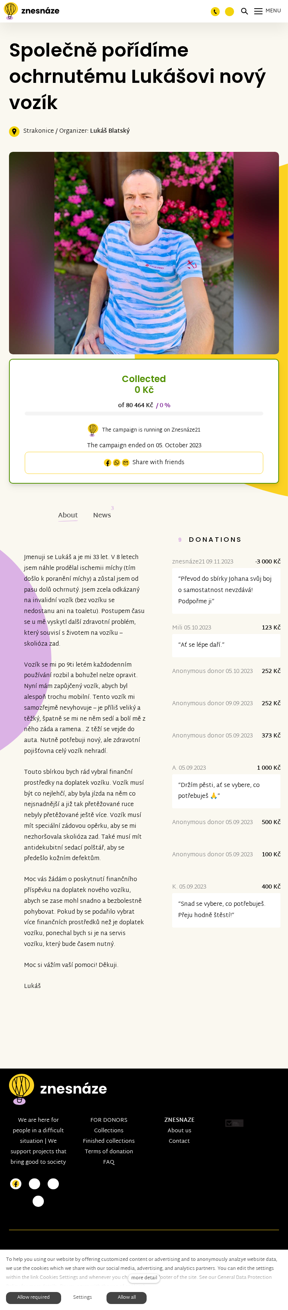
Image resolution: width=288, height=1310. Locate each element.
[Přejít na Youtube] (53, 1184)
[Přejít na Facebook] (15, 1184)
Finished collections (109, 1141)
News (102, 516)
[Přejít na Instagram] (34, 1184)
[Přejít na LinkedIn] (38, 1201)
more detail (144, 1278)
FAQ (108, 1162)
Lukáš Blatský (110, 131)
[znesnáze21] (31, 11)
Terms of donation (109, 1152)
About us (179, 1131)
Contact (179, 1141)
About (68, 516)
